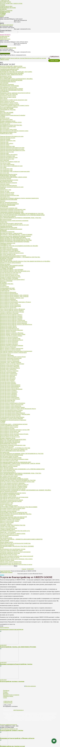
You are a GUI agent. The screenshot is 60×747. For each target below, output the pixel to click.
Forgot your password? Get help (8, 47)
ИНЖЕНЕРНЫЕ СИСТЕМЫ (8, 7)
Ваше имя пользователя (20, 20)
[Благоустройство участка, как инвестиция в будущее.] (9, 643)
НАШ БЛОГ (30, 569)
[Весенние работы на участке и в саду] (4, 744)
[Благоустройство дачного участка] (9, 728)
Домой (2, 571)
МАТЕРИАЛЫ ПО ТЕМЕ (6, 629)
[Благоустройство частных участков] (9, 678)
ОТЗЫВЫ (3, 13)
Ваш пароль (17, 21)
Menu (1, 62)
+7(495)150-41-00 (4, 0)
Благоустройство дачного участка (11, 730)
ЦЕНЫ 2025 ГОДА (5, 39)
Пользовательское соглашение (11, 694)
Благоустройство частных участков (12, 681)
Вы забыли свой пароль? (6, 24)
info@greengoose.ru (18, 710)
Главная (24, 569)
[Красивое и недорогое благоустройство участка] (9, 661)
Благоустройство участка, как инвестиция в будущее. (18, 647)
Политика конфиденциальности (8, 724)
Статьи (5, 697)
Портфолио (6, 690)
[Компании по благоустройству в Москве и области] (4, 736)
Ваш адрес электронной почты (22, 29)
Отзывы (5, 692)
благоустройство (4, 627)
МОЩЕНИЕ (3, 9)
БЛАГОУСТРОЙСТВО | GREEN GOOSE (11, 3)
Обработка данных (8, 696)
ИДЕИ (2, 16)
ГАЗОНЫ (2, 5)
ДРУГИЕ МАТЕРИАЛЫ (17, 629)
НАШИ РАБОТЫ (5, 12)
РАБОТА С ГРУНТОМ (6, 10)
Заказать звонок (54, 60)
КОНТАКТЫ (3, 37)
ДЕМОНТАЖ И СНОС (6, 6)
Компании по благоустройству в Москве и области (17, 738)
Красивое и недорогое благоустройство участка (16, 664)
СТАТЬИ (2, 14)
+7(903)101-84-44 (7, 702)
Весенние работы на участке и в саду (12, 746)
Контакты (5, 693)
